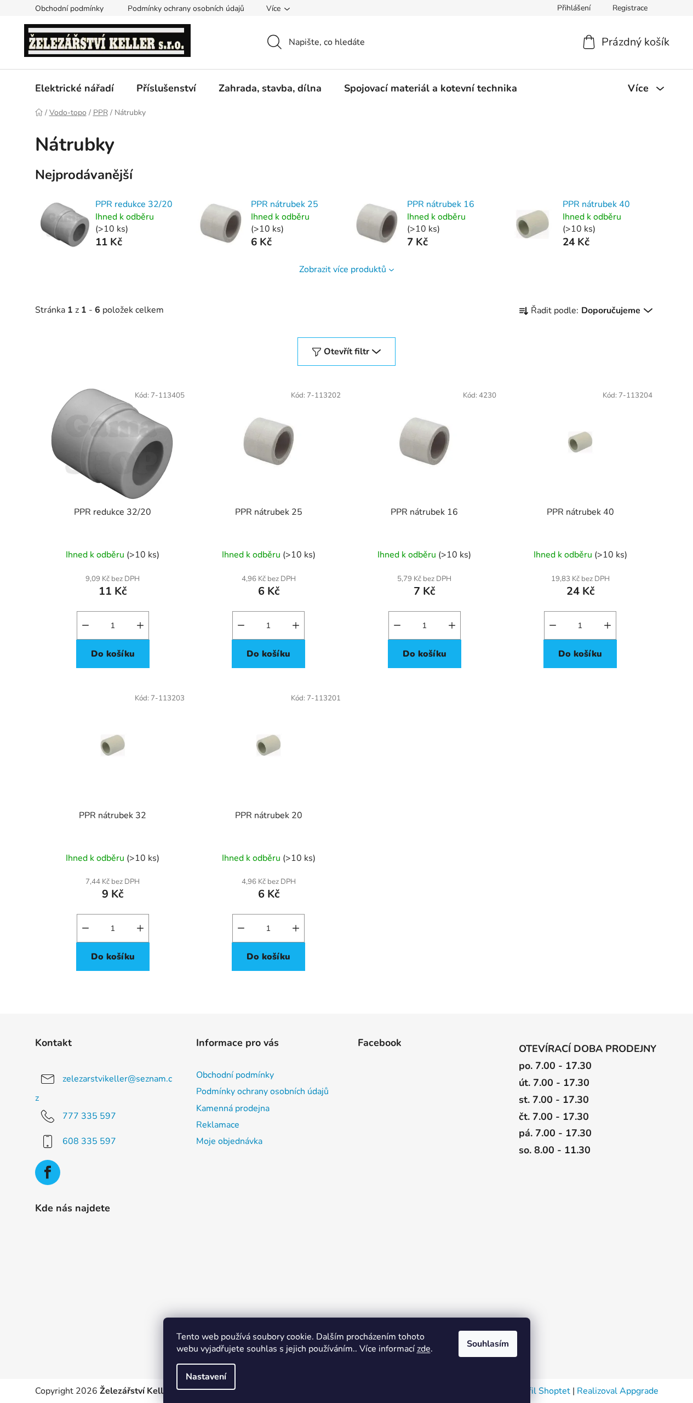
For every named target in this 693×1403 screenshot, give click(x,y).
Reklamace (217, 1125)
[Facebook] (47, 1172)
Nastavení (206, 1377)
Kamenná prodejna (233, 1108)
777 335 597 (89, 1116)
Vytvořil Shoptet (537, 1391)
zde (424, 1349)
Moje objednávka (229, 1141)
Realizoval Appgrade (617, 1391)
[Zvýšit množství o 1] (140, 625)
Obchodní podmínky (69, 8)
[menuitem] (74, 88)
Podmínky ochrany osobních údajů (186, 8)
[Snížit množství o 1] (85, 625)
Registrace (630, 8)
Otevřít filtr (346, 352)
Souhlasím (488, 1344)
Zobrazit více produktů (342, 269)
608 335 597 (89, 1141)
